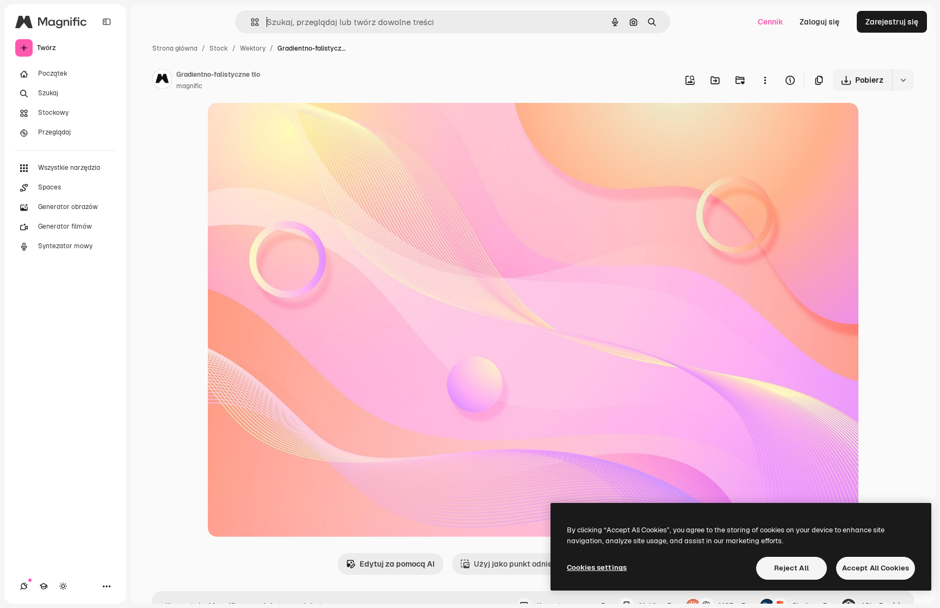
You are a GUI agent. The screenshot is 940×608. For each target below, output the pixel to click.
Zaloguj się (819, 22)
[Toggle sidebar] (106, 21)
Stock (218, 48)
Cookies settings (597, 567)
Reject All (791, 568)
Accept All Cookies (875, 568)
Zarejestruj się (891, 22)
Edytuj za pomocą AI (397, 564)
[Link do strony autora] (162, 80)
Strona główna (174, 48)
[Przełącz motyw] (63, 586)
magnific (189, 86)
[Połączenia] (24, 586)
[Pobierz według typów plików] (903, 80)
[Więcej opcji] (765, 80)
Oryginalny (283, 124)
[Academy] (43, 586)
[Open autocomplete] (250, 22)
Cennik (770, 22)
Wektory (252, 48)
